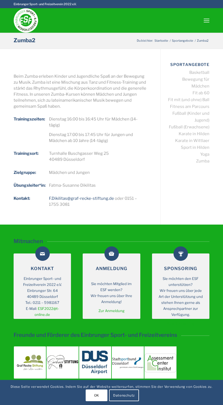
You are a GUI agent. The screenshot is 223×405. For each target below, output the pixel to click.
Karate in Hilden (194, 133)
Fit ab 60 (201, 92)
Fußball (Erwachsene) (189, 127)
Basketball (199, 72)
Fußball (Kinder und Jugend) (190, 117)
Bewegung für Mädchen (195, 83)
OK (96, 395)
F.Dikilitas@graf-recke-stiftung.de (81, 198)
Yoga (204, 154)
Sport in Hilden (195, 147)
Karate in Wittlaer (192, 140)
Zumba (202, 161)
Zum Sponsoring (180, 323)
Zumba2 (24, 40)
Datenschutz (124, 395)
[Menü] (206, 20)
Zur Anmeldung (111, 311)
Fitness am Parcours (189, 106)
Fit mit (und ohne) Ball (188, 99)
